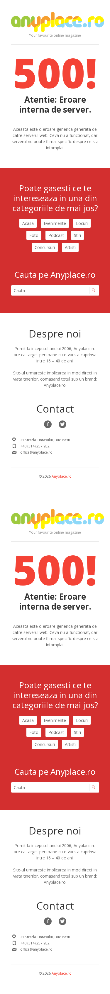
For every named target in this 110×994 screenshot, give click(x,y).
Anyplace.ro (62, 476)
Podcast (56, 235)
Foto (33, 235)
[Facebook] (48, 424)
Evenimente (55, 223)
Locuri (82, 223)
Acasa (28, 223)
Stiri (77, 235)
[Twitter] (62, 424)
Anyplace (57, 22)
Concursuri (45, 247)
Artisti (70, 247)
